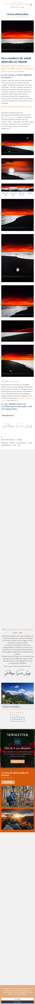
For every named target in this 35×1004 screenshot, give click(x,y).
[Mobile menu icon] (31, 4)
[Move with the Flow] (22, 188)
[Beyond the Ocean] (5, 188)
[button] (3, 696)
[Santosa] (17, 258)
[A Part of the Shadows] (17, 361)
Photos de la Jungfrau (11, 706)
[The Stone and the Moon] (17, 144)
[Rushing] (30, 188)
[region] (17, 748)
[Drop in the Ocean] (13, 188)
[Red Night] (17, 215)
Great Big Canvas (10, 117)
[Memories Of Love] (17, 301)
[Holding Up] (17, 169)
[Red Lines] (17, 331)
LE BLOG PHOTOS (17, 719)
